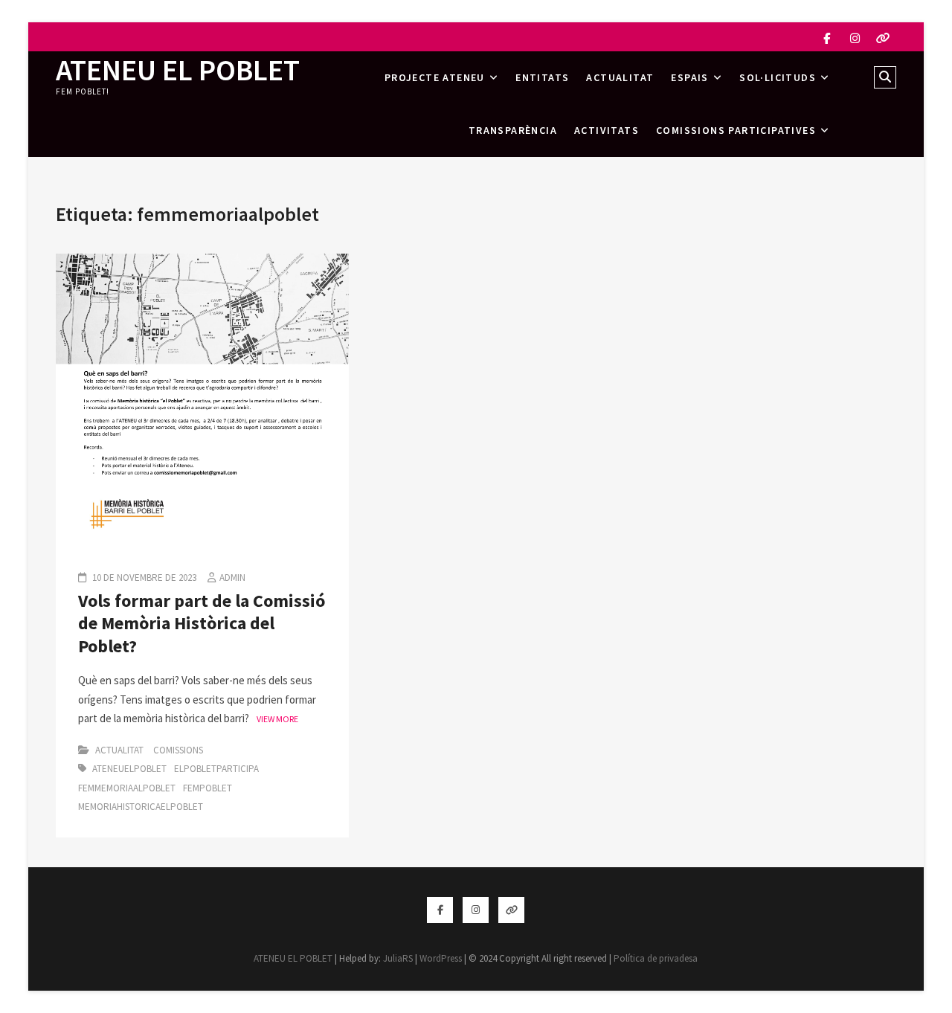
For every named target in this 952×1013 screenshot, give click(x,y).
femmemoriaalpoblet (127, 788)
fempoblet (207, 788)
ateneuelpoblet (129, 768)
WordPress (440, 958)
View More (277, 718)
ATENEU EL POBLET (178, 70)
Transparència (513, 130)
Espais (689, 77)
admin (232, 577)
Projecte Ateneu (435, 77)
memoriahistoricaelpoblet (140, 806)
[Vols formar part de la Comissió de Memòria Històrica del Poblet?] (202, 263)
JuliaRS (398, 958)
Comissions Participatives (736, 130)
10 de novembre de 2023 (143, 577)
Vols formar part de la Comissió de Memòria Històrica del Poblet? (201, 623)
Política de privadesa (656, 958)
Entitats (542, 77)
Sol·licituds (777, 77)
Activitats (606, 130)
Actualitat (620, 77)
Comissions (178, 750)
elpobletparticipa (216, 768)
